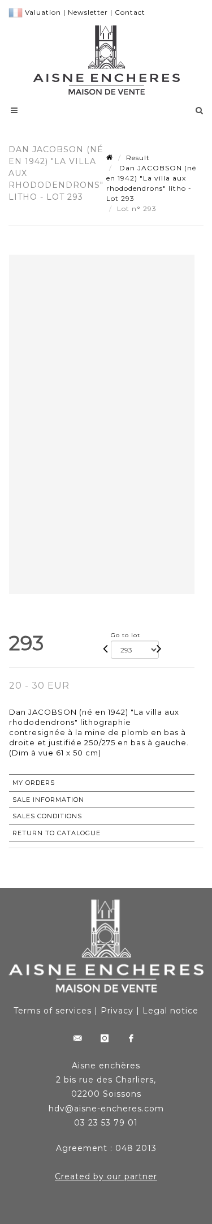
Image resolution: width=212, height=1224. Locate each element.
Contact (130, 12)
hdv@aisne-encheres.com (106, 1108)
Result (138, 157)
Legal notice (170, 1011)
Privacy (117, 1011)
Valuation (43, 12)
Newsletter (88, 12)
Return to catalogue (56, 833)
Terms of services (53, 1011)
